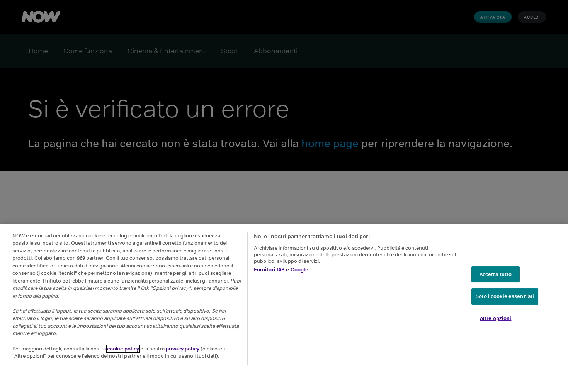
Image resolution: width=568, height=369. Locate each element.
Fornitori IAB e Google (281, 270)
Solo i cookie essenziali (505, 296)
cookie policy (123, 348)
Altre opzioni (496, 318)
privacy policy (183, 348)
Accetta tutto (496, 274)
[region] (284, 296)
